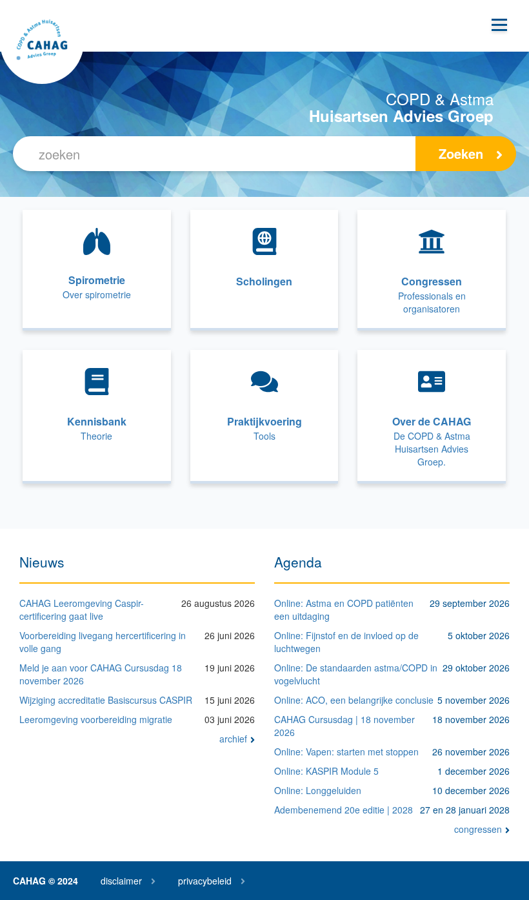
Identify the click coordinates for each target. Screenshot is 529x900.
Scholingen (264, 281)
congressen (478, 829)
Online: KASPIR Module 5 (326, 770)
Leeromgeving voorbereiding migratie (95, 719)
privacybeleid (205, 880)
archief (233, 738)
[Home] (42, 42)
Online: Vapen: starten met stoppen (346, 751)
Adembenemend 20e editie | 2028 (343, 809)
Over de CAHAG (431, 421)
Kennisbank (96, 421)
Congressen (431, 281)
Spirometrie (96, 279)
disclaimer (121, 880)
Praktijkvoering (264, 421)
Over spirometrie (97, 294)
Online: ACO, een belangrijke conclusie (354, 699)
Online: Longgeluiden (317, 790)
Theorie (96, 435)
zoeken (461, 153)
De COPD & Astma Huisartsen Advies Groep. (432, 448)
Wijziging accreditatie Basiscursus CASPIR (105, 699)
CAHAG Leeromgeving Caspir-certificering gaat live (81, 609)
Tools (264, 435)
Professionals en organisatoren (432, 302)
